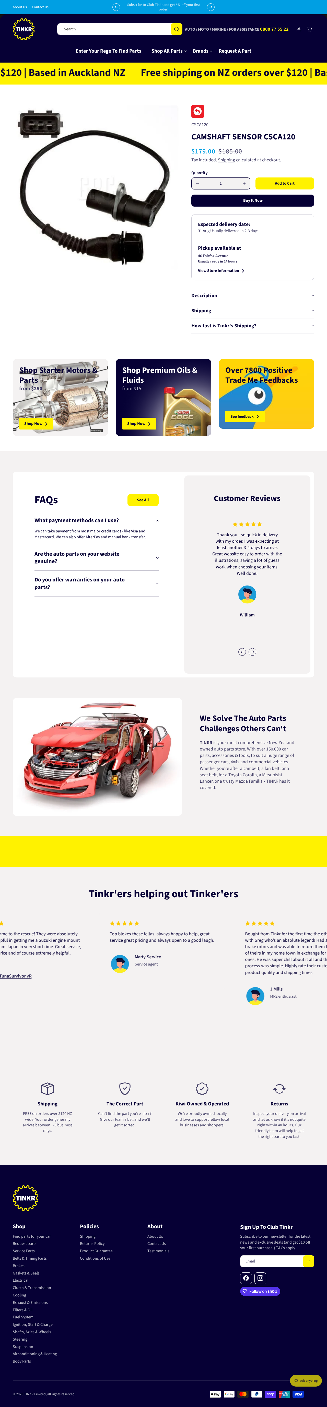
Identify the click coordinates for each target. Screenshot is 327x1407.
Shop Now (33, 423)
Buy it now (253, 200)
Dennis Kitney (217, 976)
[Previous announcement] (116, 7)
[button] (167, 51)
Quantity (199, 173)
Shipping (226, 160)
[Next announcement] (211, 7)
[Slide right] (252, 652)
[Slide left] (242, 652)
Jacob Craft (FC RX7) (87, 963)
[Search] (176, 29)
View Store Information (218, 270)
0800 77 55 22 (274, 29)
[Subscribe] (308, 1261)
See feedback (242, 416)
